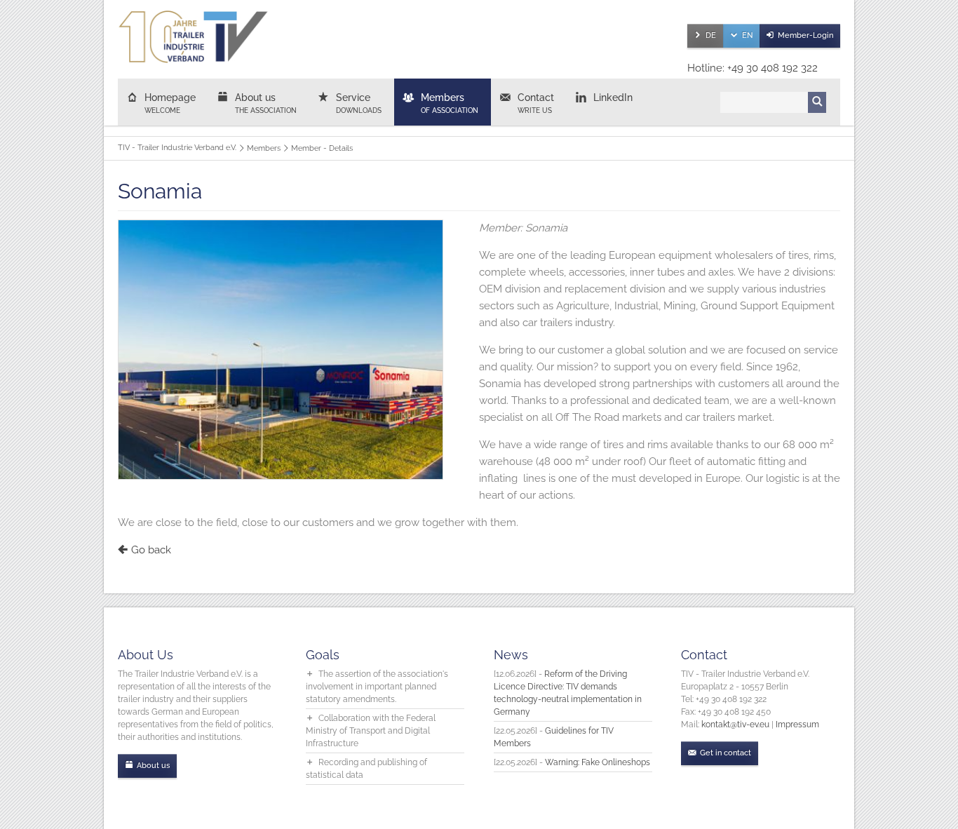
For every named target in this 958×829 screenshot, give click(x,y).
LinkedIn (613, 97)
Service (359, 103)
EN (747, 35)
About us (266, 103)
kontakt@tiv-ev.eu (735, 724)
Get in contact (725, 752)
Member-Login (805, 35)
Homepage (170, 103)
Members (449, 103)
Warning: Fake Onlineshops (597, 762)
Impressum (797, 724)
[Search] (817, 102)
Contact (536, 103)
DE (711, 35)
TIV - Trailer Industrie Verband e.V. (177, 147)
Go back (151, 550)
